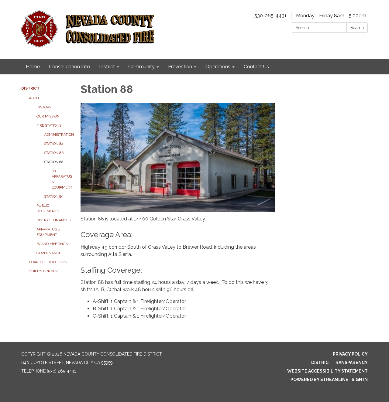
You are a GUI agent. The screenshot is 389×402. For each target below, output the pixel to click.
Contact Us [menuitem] (256, 67)
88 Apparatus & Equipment (61, 179)
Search (357, 27)
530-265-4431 (270, 16)
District (30, 88)
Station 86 (54, 153)
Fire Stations (48, 125)
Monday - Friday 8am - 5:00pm (331, 16)
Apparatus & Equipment (48, 232)
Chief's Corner (43, 271)
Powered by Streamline (319, 379)
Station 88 (54, 162)
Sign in (360, 379)
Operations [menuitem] (217, 67)
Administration (57, 134)
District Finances (53, 220)
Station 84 (53, 143)
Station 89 (53, 196)
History (43, 107)
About (35, 98)
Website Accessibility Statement (327, 371)
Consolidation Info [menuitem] (69, 67)
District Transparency (339, 362)
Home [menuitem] (33, 67)
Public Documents (47, 208)
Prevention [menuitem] (180, 67)
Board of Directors (48, 262)
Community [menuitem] (141, 67)
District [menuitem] (107, 67)
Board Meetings (52, 244)
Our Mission (48, 116)
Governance (48, 253)
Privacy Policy (350, 354)
